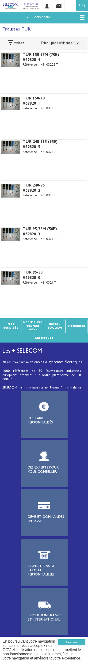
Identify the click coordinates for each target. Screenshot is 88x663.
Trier (44, 43)
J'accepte (72, 642)
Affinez (19, 43)
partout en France (45, 388)
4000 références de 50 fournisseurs (32, 371)
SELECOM (10, 388)
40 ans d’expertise (15, 362)
